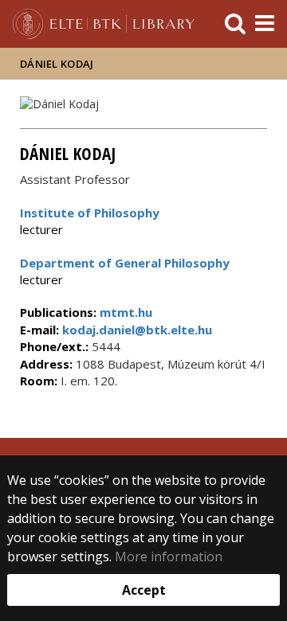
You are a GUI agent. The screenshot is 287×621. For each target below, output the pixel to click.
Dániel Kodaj (57, 64)
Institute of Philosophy (89, 213)
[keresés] (235, 24)
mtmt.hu (126, 312)
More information (168, 556)
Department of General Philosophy (125, 263)
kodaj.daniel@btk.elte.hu (135, 330)
